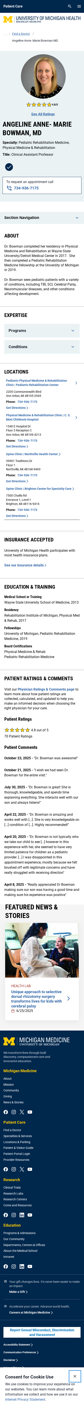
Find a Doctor (12, 1130)
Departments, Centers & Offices (24, 1245)
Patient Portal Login (16, 1153)
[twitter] (22, 1112)
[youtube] (30, 1112)
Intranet (8, 1256)
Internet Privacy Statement (25, 1399)
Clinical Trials (12, 1187)
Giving (7, 1096)
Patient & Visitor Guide (18, 1147)
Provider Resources (16, 1159)
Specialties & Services (17, 1136)
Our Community (14, 1239)
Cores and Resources (17, 1205)
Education (12, 1225)
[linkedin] (22, 1215)
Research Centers (15, 1199)
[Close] (75, 1376)
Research (11, 1179)
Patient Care (14, 1122)
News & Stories (13, 1102)
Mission (8, 1084)
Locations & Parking (16, 1142)
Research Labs (13, 1193)
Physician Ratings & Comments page (46, 689)
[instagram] (13, 1112)
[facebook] (5, 1112)
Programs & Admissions (19, 1233)
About (7, 1078)
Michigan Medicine (20, 1071)
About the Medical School (20, 1250)
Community (11, 1090)
